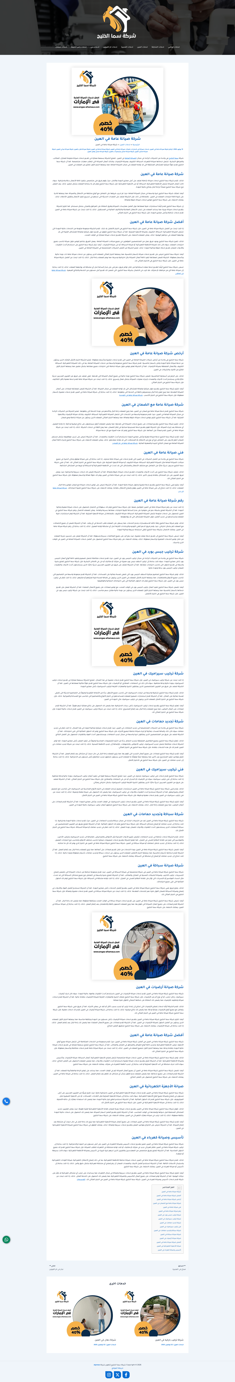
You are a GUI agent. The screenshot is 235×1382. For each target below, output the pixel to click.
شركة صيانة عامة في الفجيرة (131, 396)
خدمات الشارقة (158, 47)
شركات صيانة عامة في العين (120, 149)
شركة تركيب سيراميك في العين (169, 1219)
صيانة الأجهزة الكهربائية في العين (169, 1246)
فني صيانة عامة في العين (172, 1207)
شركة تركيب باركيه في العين (169, 1340)
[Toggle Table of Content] (178, 1188)
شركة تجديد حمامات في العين (170, 1223)
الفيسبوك (81, 1180)
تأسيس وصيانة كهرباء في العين (169, 1250)
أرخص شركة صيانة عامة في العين (169, 1199)
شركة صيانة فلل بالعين (82, 149)
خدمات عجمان (61, 47)
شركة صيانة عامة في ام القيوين (125, 444)
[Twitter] (117, 1374)
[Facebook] (126, 1374)
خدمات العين (142, 47)
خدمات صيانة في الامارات (140, 149)
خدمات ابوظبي (174, 47)
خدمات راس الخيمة (79, 47)
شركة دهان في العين (105, 1340)
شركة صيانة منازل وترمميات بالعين (121, 152)
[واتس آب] (6, 1239)
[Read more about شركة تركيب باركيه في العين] (151, 1313)
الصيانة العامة (130, 158)
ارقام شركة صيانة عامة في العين (161, 149)
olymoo (97, 1365)
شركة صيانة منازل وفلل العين (97, 152)
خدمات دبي (95, 47)
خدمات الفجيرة (127, 47)
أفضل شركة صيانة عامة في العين (169, 1196)
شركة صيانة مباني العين (64, 149)
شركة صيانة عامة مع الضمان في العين (167, 1203)
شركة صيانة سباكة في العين (170, 1234)
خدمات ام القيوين (110, 47)
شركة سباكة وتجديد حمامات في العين (167, 1231)
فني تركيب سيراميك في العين (170, 1227)
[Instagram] (108, 1374)
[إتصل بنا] (6, 1101)
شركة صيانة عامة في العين (100, 149)
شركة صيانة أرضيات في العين (170, 1238)
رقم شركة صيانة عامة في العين (170, 1211)
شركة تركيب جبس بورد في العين (169, 1215)
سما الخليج (173, 158)
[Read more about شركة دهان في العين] (83, 1313)
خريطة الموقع (117, 1368)
